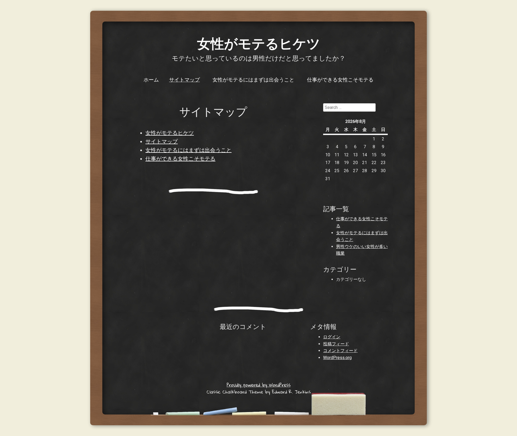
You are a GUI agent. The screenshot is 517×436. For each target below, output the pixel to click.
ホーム (151, 79)
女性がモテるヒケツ (258, 43)
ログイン (331, 336)
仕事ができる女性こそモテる (340, 79)
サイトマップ (184, 79)
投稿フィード (336, 343)
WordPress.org (337, 357)
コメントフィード (340, 350)
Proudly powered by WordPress (259, 385)
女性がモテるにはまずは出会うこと (253, 79)
